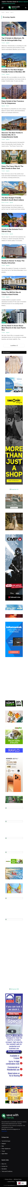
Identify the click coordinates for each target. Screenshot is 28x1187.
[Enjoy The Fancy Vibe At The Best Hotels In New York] (14, 157)
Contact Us (4, 1166)
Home (3, 12)
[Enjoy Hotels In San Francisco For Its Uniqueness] (14, 92)
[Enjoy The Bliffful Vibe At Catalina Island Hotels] (14, 283)
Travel (3, 66)
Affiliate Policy (18, 1179)
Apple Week (5, 1153)
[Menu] (3, 7)
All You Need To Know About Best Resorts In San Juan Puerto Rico (14, 328)
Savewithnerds (11, 1185)
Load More (13, 345)
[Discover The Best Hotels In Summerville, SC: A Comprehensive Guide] (14, 123)
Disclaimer (4, 1169)
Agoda (7, 12)
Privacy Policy (8, 1179)
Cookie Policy (11, 1181)
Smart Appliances (6, 1148)
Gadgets (4, 1143)
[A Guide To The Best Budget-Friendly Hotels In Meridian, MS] (14, 60)
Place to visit (5, 194)
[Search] (25, 7)
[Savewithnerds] (14, 7)
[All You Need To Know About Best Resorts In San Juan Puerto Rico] (14, 316)
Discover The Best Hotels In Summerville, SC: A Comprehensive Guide (12, 135)
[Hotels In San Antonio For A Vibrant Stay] (14, 220)
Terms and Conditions (7, 1171)
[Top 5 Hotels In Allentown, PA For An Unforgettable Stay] (14, 29)
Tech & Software (6, 1141)
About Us (4, 1163)
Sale (3, 1146)
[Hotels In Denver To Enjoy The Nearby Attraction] (14, 251)
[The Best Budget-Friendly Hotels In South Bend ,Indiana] (14, 188)
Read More (4, 1131)
